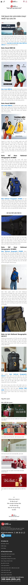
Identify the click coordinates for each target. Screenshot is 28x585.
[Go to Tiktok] (24, 533)
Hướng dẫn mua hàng (6, 556)
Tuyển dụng (3, 545)
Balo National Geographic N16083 (12, 251)
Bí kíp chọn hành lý (14, 499)
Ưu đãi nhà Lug (14, 505)
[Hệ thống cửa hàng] (24, 2)
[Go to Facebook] (15, 533)
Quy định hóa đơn (5, 563)
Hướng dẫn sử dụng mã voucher (8, 558)
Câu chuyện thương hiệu (14, 503)
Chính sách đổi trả (5, 565)
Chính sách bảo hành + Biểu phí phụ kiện (10, 567)
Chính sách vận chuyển (6, 572)
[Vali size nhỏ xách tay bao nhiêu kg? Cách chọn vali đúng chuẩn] (14, 411)
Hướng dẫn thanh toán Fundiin (8, 554)
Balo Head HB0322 (6, 105)
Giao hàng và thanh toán (6, 560)
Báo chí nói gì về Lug (14, 507)
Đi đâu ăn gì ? (14, 501)
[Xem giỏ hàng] (26, 1)
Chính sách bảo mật (5, 570)
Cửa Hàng (3, 548)
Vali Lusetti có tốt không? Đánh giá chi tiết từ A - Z (13, 489)
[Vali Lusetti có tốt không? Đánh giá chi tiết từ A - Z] (14, 481)
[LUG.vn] (14, 1)
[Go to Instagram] (19, 533)
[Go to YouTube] (17, 533)
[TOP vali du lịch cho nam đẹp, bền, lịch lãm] (14, 446)
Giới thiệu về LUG (5, 543)
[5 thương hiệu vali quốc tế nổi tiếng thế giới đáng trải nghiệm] (14, 463)
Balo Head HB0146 (6, 89)
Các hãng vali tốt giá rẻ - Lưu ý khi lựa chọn (12, 436)
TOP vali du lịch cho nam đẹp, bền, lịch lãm (12, 453)
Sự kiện (14, 509)
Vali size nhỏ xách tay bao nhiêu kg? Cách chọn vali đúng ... (13, 419)
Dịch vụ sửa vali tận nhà (6, 574)
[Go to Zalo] (22, 533)
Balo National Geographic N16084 (11, 198)
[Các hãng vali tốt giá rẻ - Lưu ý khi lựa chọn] (14, 429)
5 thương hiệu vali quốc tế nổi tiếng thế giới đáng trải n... (12, 471)
